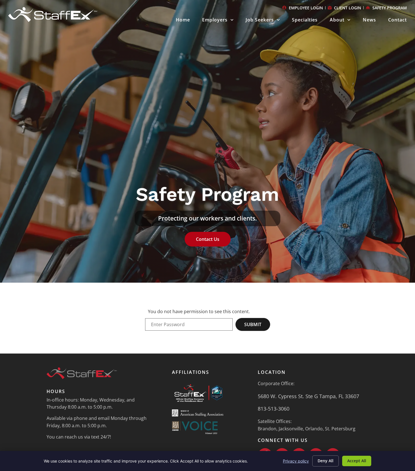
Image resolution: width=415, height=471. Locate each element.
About (337, 20)
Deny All (325, 460)
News (369, 20)
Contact (397, 20)
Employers (215, 20)
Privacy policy (296, 461)
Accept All (356, 460)
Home (183, 20)
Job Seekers (260, 20)
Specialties (305, 20)
